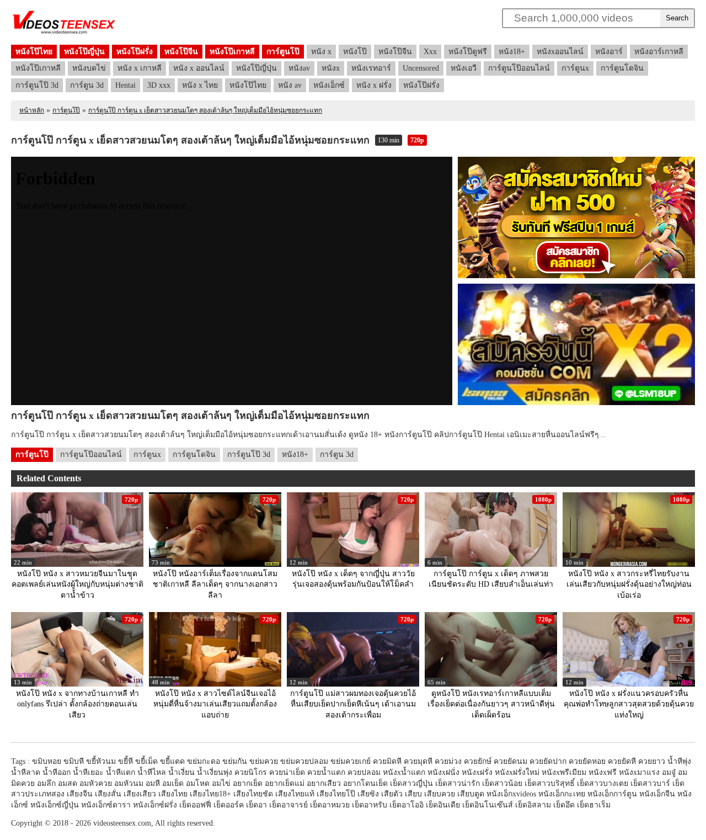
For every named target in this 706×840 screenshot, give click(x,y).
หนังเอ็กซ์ (329, 85)
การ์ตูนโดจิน (622, 68)
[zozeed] (64, 33)
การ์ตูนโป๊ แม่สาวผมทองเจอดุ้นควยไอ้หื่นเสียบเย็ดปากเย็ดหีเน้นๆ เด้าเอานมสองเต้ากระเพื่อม (353, 704)
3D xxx (158, 85)
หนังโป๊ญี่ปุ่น (84, 51)
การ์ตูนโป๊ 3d (36, 85)
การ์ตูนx (575, 68)
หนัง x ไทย (200, 85)
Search (677, 18)
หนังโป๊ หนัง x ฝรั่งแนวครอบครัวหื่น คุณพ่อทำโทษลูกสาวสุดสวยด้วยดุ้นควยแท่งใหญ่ (629, 704)
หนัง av (290, 85)
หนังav (299, 68)
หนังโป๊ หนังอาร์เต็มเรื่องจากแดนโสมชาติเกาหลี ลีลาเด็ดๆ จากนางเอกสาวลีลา (215, 584)
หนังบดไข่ (89, 68)
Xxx (430, 51)
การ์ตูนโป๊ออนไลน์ (519, 68)
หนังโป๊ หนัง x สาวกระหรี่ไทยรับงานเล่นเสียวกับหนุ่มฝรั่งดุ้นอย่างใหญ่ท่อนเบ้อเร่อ (629, 584)
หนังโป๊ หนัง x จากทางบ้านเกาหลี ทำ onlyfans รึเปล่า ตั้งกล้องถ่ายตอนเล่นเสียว (77, 704)
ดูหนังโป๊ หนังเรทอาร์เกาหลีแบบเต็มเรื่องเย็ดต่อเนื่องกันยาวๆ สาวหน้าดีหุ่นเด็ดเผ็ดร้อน (491, 704)
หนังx (331, 68)
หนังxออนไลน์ (560, 51)
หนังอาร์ (609, 51)
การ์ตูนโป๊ (282, 51)
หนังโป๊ (355, 51)
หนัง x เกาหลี (139, 68)
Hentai (125, 85)
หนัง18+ (512, 51)
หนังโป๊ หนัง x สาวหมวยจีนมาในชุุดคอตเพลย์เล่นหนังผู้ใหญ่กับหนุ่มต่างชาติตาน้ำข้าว (77, 584)
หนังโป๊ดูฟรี (467, 51)
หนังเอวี (464, 68)
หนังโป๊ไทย (33, 51)
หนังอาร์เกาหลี (658, 51)
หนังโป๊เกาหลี (232, 51)
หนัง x (321, 51)
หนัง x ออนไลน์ (198, 68)
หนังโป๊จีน (181, 51)
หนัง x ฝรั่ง (374, 85)
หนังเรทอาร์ (371, 68)
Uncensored (421, 68)
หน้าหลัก (31, 110)
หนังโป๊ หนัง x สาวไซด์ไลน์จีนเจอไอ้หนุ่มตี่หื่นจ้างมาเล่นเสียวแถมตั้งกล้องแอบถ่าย (215, 704)
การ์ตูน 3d (87, 85)
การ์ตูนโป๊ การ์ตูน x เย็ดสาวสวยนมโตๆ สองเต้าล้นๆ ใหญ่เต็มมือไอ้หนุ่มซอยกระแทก (205, 110)
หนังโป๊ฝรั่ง (134, 51)
